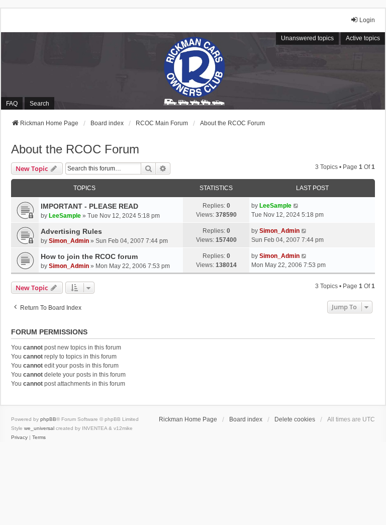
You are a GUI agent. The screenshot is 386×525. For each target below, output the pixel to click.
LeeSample (65, 215)
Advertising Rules (71, 231)
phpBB (48, 419)
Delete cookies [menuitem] (294, 419)
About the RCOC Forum (75, 149)
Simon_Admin (69, 240)
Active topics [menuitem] (363, 38)
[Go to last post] (296, 205)
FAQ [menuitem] (12, 103)
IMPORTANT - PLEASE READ (89, 206)
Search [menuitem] (39, 103)
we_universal (39, 428)
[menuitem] (19, 437)
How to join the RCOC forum (89, 256)
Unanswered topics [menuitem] (307, 38)
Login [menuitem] (367, 20)
